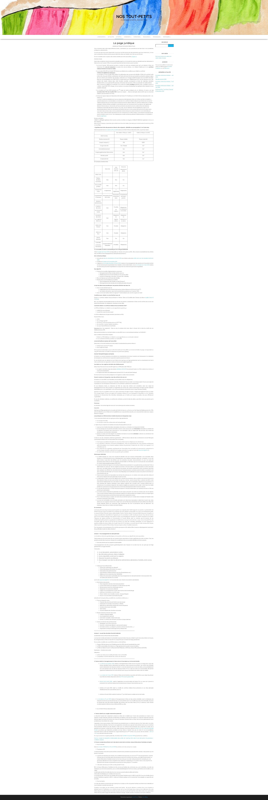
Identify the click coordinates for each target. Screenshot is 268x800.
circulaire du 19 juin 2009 (112, 129)
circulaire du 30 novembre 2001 (109, 261)
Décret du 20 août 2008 (106, 681)
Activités (118, 37)
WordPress (135, 797)
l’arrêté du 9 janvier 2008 (129, 735)
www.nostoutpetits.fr (144, 450)
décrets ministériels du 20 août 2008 (112, 258)
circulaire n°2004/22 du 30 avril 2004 (107, 747)
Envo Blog (145, 797)
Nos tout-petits (134, 16)
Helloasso (166, 68)
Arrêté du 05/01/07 (121, 369)
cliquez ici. (134, 56)
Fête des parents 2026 (160, 79)
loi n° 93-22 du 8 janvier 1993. (127, 676)
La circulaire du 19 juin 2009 (104, 699)
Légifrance (103, 116)
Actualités (111, 37)
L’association (101, 37)
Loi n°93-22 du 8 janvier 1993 (107, 663)
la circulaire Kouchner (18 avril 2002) (112, 263)
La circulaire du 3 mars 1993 (106, 675)
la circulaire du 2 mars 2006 (142, 265)
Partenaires (166, 37)
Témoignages (156, 37)
